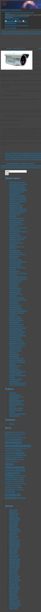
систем (13, 487)
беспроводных (15, 440)
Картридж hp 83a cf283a (19, 432)
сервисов (8, 487)
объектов (20, 470)
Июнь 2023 (13, 552)
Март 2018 (13, 599)
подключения (11, 479)
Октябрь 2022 (14, 567)
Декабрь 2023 (14, 544)
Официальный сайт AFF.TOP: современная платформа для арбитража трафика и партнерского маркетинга (17, 252)
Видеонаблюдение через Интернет (19, 12)
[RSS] (25, 21)
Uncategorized (14, 395)
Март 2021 (13, 574)
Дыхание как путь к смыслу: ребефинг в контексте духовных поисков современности (17, 362)
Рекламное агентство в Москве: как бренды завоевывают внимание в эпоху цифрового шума (17, 203)
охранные (10, 475)
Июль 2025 (13, 523)
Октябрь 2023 (14, 546)
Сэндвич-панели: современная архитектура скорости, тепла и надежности (18, 382)
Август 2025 (14, 521)
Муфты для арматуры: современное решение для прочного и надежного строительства (18, 231)
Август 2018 (14, 589)
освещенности (12, 473)
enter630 (12, 393)
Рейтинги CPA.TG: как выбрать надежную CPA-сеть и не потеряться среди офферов (17, 241)
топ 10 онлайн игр (19, 489)
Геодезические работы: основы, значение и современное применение (15, 352)
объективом (10, 470)
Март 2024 (13, 538)
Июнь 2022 (13, 571)
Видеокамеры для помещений (16, 398)
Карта (7, 14)
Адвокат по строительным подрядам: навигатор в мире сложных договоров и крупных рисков (17, 372)
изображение (9, 453)
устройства (30, 163)
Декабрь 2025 (14, 519)
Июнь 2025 (13, 525)
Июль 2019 (13, 584)
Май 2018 (13, 595)
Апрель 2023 (14, 555)
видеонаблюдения (13, 163)
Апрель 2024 (14, 536)
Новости (12, 406)
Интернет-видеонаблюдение (17, 16)
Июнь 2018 (13, 593)
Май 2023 (13, 553)
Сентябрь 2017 (15, 605)
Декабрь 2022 (14, 563)
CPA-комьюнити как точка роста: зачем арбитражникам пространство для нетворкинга (17, 222)
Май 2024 (13, 535)
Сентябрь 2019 (15, 580)
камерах (7, 455)
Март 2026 (13, 516)
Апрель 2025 (14, 529)
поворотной (21, 477)
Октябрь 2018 (14, 588)
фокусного (11, 497)
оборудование (15, 467)
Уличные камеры (12, 18)
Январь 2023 (14, 561)
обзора (23, 163)
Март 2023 (13, 557)
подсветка (20, 479)
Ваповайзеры (8, 432)
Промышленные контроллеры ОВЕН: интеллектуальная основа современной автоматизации (17, 333)
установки (10, 491)
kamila (9, 48)
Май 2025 (13, 527)
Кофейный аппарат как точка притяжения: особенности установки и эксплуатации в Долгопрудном (18, 302)
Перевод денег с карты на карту (13, 435)
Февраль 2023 (14, 559)
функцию (22, 498)
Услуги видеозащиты (17, 414)
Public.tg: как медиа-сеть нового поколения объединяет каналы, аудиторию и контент (18, 185)
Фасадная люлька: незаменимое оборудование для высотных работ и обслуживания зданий (17, 324)
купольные (14, 457)
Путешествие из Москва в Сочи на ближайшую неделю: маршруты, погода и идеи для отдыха (17, 343)
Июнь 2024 (13, 533)
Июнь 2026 (13, 510)
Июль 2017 (13, 608)
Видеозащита (10, 23)
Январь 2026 (14, 518)
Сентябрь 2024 (15, 531)
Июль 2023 (13, 550)
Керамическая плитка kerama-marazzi (15, 434)
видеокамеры (13, 442)
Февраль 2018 (14, 601)
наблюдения (10, 459)
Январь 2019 (14, 586)
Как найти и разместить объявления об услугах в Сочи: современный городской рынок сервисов (15, 290)
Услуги (11, 412)
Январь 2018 (14, 603)
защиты (19, 450)
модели (21, 457)
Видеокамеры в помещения (16, 25)
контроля (8, 457)
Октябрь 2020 (14, 576)
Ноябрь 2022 (14, 565)
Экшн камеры (10, 28)
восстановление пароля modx (13, 448)
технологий (9, 489)
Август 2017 (14, 606)
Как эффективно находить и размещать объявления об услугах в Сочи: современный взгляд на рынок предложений (18, 265)
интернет (19, 452)
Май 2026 (13, 512)
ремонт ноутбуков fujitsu (14, 485)
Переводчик (8, 437)
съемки (19, 487)
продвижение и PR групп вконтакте (14, 481)
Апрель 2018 (14, 597)
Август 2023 (14, 548)
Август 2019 (14, 582)
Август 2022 (14, 569)
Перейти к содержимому (11, 10)
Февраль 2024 (14, 540)
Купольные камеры (13, 21)
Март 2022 (13, 572)
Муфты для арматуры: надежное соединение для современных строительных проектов (18, 212)
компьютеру (21, 455)
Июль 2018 (13, 591)
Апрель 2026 (14, 514)
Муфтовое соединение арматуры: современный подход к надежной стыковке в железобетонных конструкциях (18, 277)
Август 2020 (14, 578)
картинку (13, 455)
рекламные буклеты (10, 483)
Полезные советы (16, 408)
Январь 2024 (14, 542)
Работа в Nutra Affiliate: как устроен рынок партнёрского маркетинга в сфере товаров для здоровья (18, 193)
